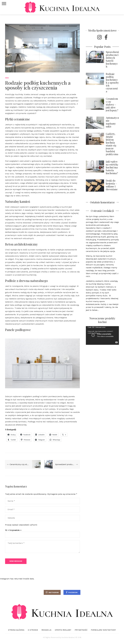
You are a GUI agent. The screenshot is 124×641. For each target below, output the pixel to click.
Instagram (54, 592)
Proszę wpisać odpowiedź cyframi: (21, 525)
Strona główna (16, 630)
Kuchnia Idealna (68, 637)
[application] (102, 335)
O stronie (33, 630)
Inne (7, 78)
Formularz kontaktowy (103, 630)
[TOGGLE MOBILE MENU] (4, 3)
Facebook (73, 592)
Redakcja (46, 630)
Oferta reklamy (63, 630)
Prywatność (81, 630)
